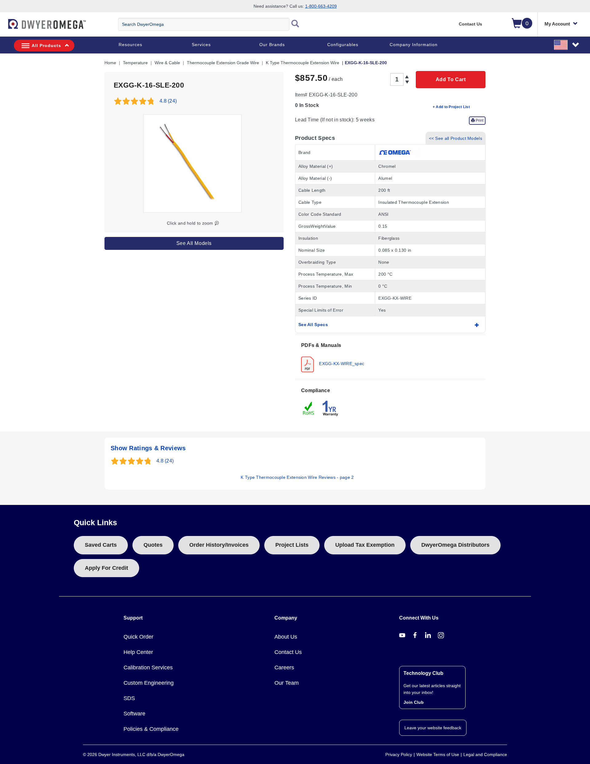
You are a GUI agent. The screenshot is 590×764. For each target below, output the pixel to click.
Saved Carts (101, 545)
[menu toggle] (27, 45)
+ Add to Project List (451, 107)
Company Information (414, 44)
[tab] (390, 356)
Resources (130, 44)
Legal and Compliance (485, 754)
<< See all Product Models (455, 138)
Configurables (342, 44)
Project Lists (292, 545)
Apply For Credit (106, 568)
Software (134, 714)
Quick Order (138, 637)
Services (201, 44)
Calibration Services (148, 667)
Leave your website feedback (432, 727)
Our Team (286, 683)
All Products (46, 45)
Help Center (138, 652)
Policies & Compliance (151, 729)
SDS (129, 698)
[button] (567, 44)
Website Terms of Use (437, 754)
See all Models (194, 243)
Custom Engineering (149, 683)
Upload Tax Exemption (365, 545)
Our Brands (272, 44)
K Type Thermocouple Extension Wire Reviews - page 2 (297, 477)
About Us (285, 637)
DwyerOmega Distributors (455, 545)
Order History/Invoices (219, 545)
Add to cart (451, 79)
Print (479, 120)
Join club (413, 702)
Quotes (153, 545)
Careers (284, 667)
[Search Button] (295, 24)
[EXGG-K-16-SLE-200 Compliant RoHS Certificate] (309, 407)
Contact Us (470, 24)
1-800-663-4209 (321, 6)
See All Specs (313, 324)
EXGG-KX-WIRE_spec (341, 363)
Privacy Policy (398, 754)
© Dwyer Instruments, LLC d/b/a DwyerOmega (133, 754)
